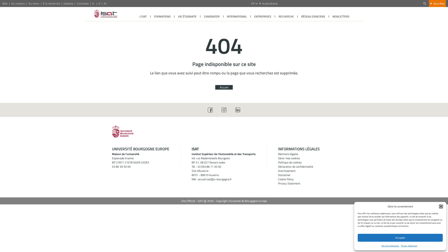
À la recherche (51, 3)
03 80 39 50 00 (121, 166)
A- (93, 3)
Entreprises (262, 16)
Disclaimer (284, 175)
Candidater (212, 16)
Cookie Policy (286, 179)
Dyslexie (68, 3)
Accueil (224, 87)
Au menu (34, 3)
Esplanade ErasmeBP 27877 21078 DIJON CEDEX (130, 160)
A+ (105, 3)
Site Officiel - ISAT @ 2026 (197, 201)
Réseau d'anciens (313, 16)
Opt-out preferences (390, 245)
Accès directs (270, 3)
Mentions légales (288, 154)
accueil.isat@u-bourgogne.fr (215, 179)
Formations (162, 16)
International (237, 16)
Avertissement (287, 171)
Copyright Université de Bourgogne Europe (241, 201)
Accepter (400, 238)
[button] (441, 206)
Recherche (286, 16)
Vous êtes (438, 3)
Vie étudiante (187, 16)
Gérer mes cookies (289, 158)
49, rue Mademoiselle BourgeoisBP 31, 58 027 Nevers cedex (211, 160)
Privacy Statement (409, 245)
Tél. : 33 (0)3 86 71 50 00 (206, 166)
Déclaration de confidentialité (295, 166)
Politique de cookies (290, 162)
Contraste (83, 3)
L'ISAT (143, 16)
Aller (5, 3)
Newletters (340, 16)
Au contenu (18, 3)
